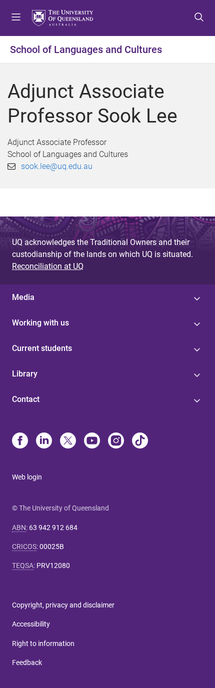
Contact (26, 399)
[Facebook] (20, 441)
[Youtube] (92, 441)
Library (25, 373)
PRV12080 (53, 566)
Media (23, 297)
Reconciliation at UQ (48, 266)
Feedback (27, 662)
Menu (16, 18)
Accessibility (31, 624)
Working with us (40, 323)
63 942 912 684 (53, 528)
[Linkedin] (44, 441)
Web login (27, 477)
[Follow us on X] (68, 441)
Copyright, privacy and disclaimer (63, 605)
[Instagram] (116, 441)
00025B (52, 546)
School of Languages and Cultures (86, 50)
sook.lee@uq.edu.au (56, 166)
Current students (42, 348)
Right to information (43, 644)
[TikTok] (140, 441)
